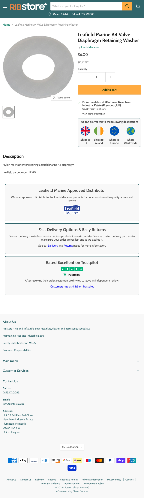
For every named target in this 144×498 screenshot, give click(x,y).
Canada (70, 447)
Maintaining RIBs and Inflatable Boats (23, 335)
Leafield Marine (90, 47)
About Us (11, 479)
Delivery (53, 245)
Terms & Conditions (50, 483)
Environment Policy (94, 483)
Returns (68, 245)
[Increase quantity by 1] (110, 77)
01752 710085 (11, 392)
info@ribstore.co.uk (13, 404)
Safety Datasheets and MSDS (19, 343)
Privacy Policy (114, 479)
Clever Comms (80, 491)
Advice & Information (92, 479)
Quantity (82, 69)
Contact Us (25, 479)
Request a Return (69, 479)
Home (6, 24)
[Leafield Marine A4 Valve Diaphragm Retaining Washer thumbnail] (8, 112)
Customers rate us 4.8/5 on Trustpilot (72, 286)
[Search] (127, 6)
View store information (93, 114)
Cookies (129, 479)
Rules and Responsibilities (17, 350)
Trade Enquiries (72, 483)
